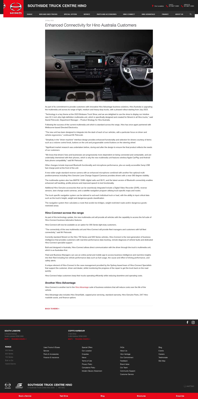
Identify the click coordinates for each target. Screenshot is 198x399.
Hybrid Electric (10, 364)
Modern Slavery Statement (92, 371)
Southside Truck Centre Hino (57, 5)
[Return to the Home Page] (8, 386)
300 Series (9, 350)
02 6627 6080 (174, 6)
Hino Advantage (148, 14)
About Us (179, 14)
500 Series (9, 354)
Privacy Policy (87, 364)
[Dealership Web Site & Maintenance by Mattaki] (189, 386)
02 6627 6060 (189, 6)
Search (191, 14)
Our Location (87, 351)
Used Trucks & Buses (52, 347)
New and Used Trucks (48, 14)
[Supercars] (19, 386)
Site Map (162, 361)
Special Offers (70, 14)
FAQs (122, 347)
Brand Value (124, 364)
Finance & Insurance (51, 357)
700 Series (9, 357)
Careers (161, 354)
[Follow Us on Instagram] (193, 322)
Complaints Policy (88, 368)
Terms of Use (87, 361)
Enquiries (85, 354)
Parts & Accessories (51, 354)
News (84, 357)
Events (161, 351)
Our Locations (159, 6)
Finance (165, 14)
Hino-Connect (129, 14)
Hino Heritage (125, 354)
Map (6, 339)
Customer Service (127, 374)
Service (87, 14)
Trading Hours (18, 339)
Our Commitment (126, 357)
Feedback (124, 361)
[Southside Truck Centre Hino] (13, 8)
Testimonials (163, 357)
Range (29, 14)
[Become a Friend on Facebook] (187, 322)
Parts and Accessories (106, 14)
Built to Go (9, 360)
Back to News (51, 309)
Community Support (127, 371)
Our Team (124, 368)
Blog (160, 347)
